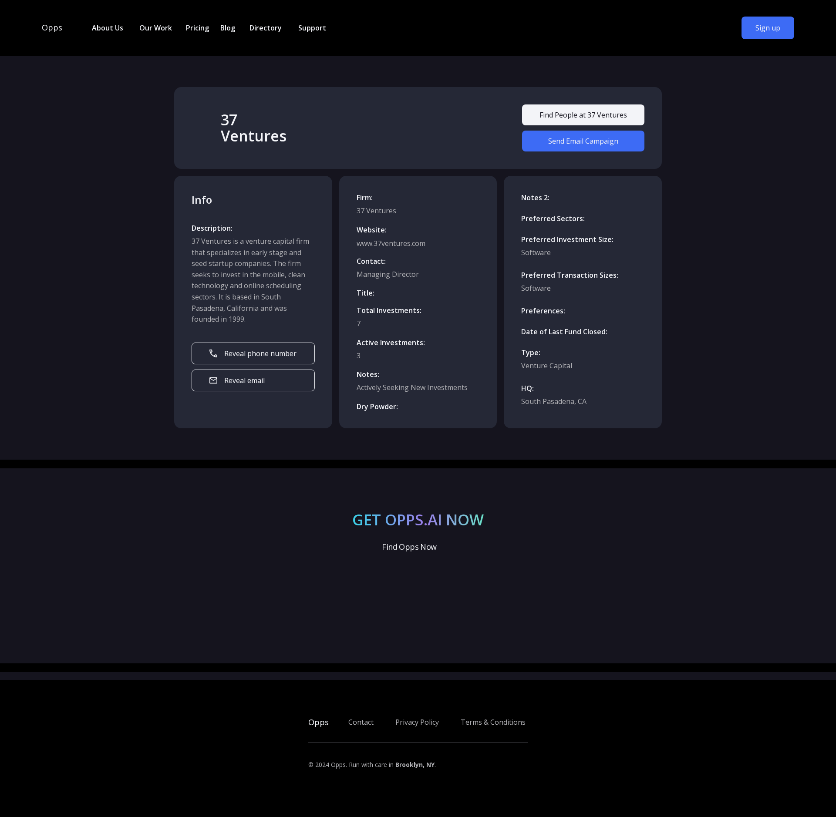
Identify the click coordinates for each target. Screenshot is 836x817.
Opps (52, 28)
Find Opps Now (409, 546)
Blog (227, 28)
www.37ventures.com (391, 243)
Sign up (767, 28)
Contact (361, 722)
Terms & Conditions (493, 722)
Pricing (197, 28)
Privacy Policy (417, 722)
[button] (107, 27)
